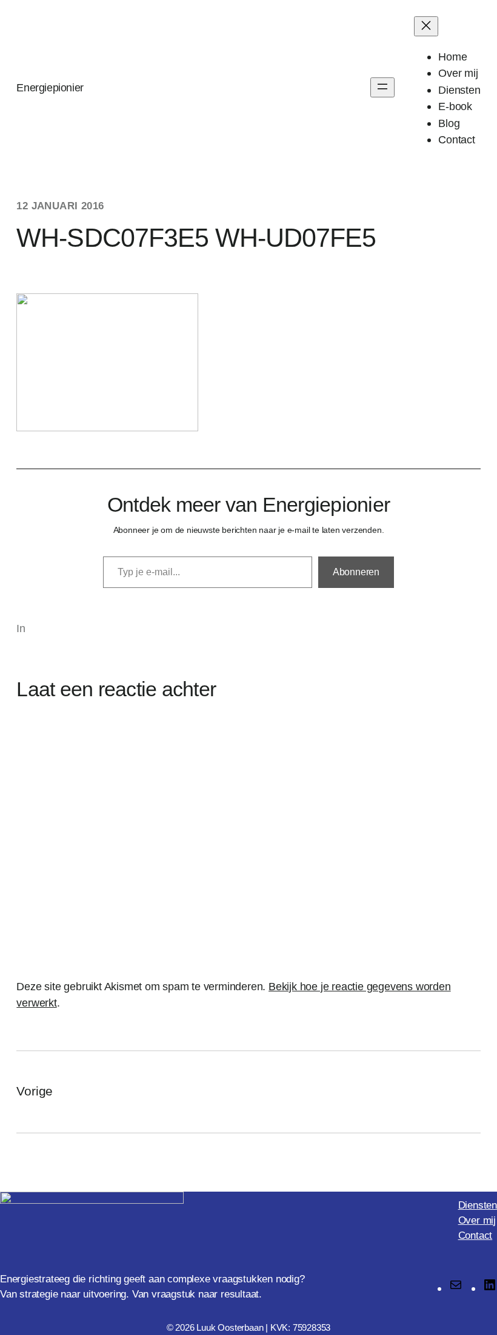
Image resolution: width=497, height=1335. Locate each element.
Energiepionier (49, 87)
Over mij (477, 1220)
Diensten (477, 1205)
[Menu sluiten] (426, 26)
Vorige (34, 1091)
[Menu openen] (382, 87)
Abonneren (356, 572)
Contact (475, 1235)
